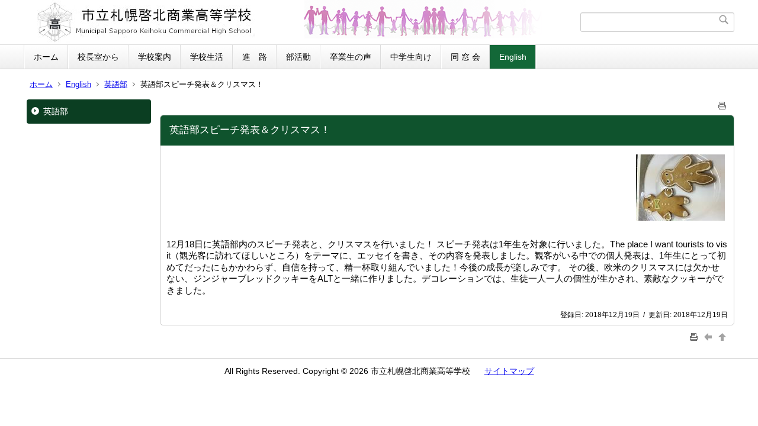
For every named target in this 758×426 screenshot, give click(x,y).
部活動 (298, 57)
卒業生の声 (350, 57)
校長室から (98, 57)
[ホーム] (303, 22)
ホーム (46, 57)
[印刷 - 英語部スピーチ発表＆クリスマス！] (722, 103)
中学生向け (411, 57)
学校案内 (154, 57)
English (512, 57)
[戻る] (709, 337)
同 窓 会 (465, 57)
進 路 (254, 57)
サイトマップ (509, 371)
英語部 (115, 84)
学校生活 (206, 57)
